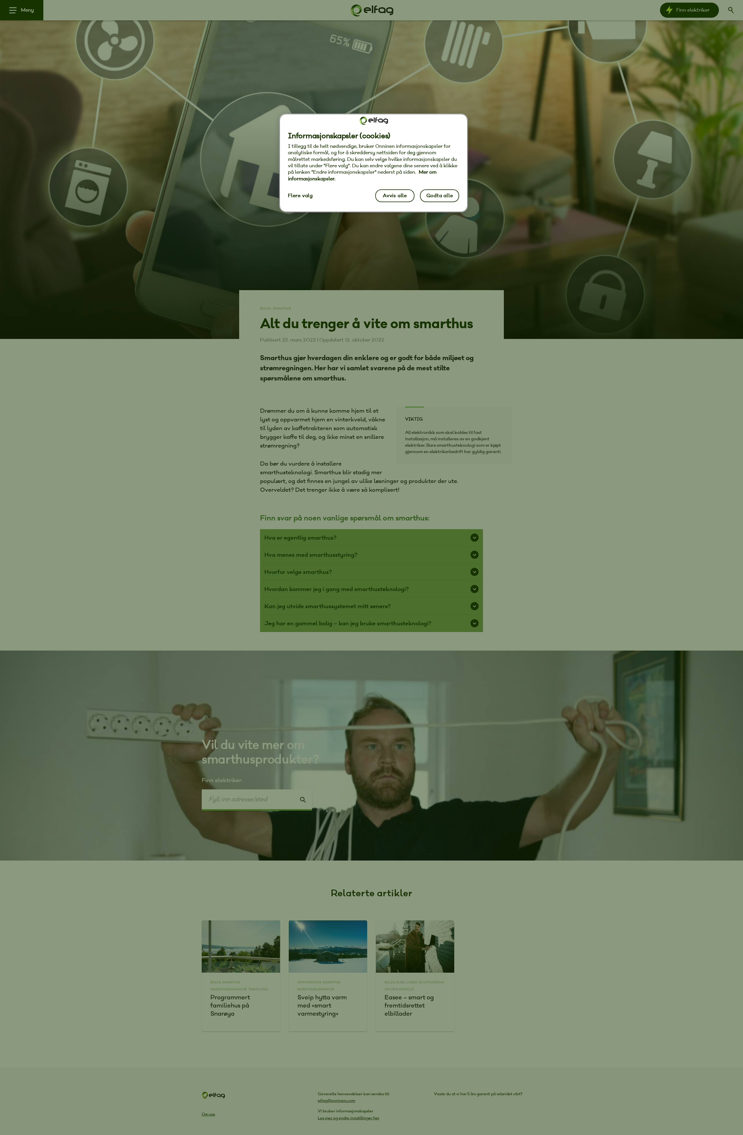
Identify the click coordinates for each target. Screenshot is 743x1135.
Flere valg (300, 196)
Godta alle (439, 196)
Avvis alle (395, 196)
